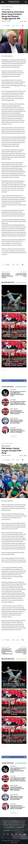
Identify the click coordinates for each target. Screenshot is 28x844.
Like (24, 380)
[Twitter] (24, 834)
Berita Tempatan (9, 6)
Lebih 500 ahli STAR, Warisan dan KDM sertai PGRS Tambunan (14, 364)
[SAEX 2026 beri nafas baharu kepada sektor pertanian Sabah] (5, 420)
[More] (22, 25)
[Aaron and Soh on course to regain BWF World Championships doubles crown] (14, 298)
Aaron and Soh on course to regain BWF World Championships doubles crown (14, 308)
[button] (2, 2)
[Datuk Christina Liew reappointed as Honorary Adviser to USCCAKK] (5, 430)
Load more (13, 436)
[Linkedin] (11, 834)
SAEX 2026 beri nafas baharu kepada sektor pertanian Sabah (16, 421)
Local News (14, 305)
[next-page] (5, 370)
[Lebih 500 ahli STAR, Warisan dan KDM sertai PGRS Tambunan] (14, 353)
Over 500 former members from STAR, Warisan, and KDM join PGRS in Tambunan (14, 336)
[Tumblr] (20, 834)
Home (3, 6)
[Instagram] (7, 834)
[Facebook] (3, 834)
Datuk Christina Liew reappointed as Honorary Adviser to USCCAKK (17, 431)
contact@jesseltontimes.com (17, 830)
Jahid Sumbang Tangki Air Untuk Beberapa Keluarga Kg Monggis (7, 275)
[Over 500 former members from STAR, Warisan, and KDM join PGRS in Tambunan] (14, 326)
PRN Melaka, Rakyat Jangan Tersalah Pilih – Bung (20, 275)
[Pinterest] (16, 834)
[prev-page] (3, 370)
